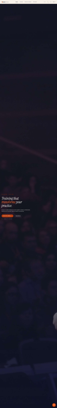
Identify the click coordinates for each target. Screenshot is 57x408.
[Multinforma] (5, 2)
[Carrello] (51, 2)
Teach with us (18, 215)
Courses (21, 1)
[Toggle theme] (48, 2)
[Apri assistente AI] (54, 405)
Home (17, 1)
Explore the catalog (7, 215)
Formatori (35, 1)
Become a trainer (28, 1)
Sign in (54, 1)
